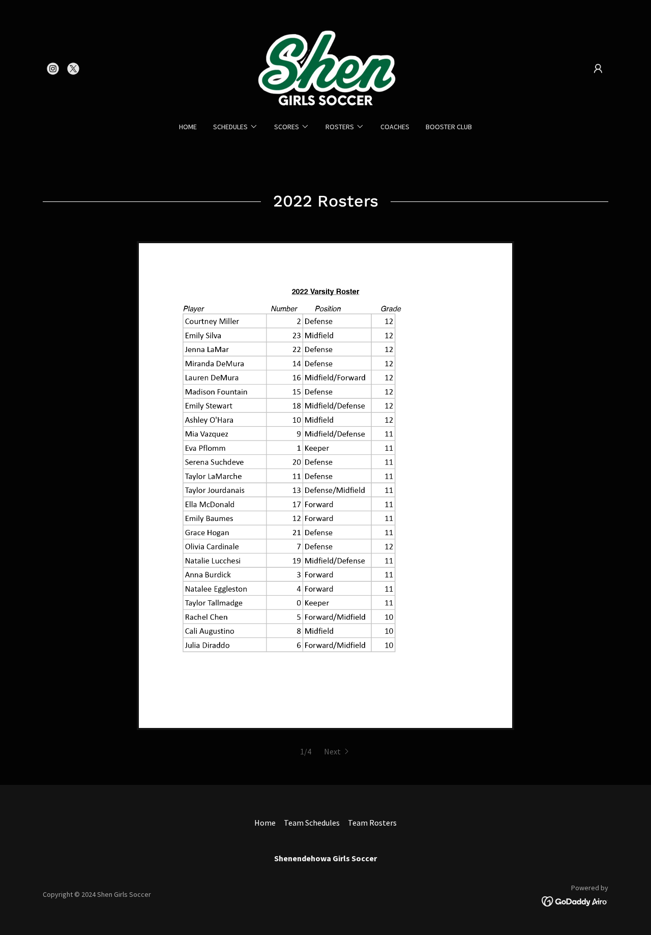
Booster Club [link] (449, 126)
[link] (53, 69)
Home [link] (188, 126)
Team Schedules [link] (312, 822)
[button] (598, 69)
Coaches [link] (394, 126)
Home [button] (265, 822)
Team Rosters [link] (372, 822)
